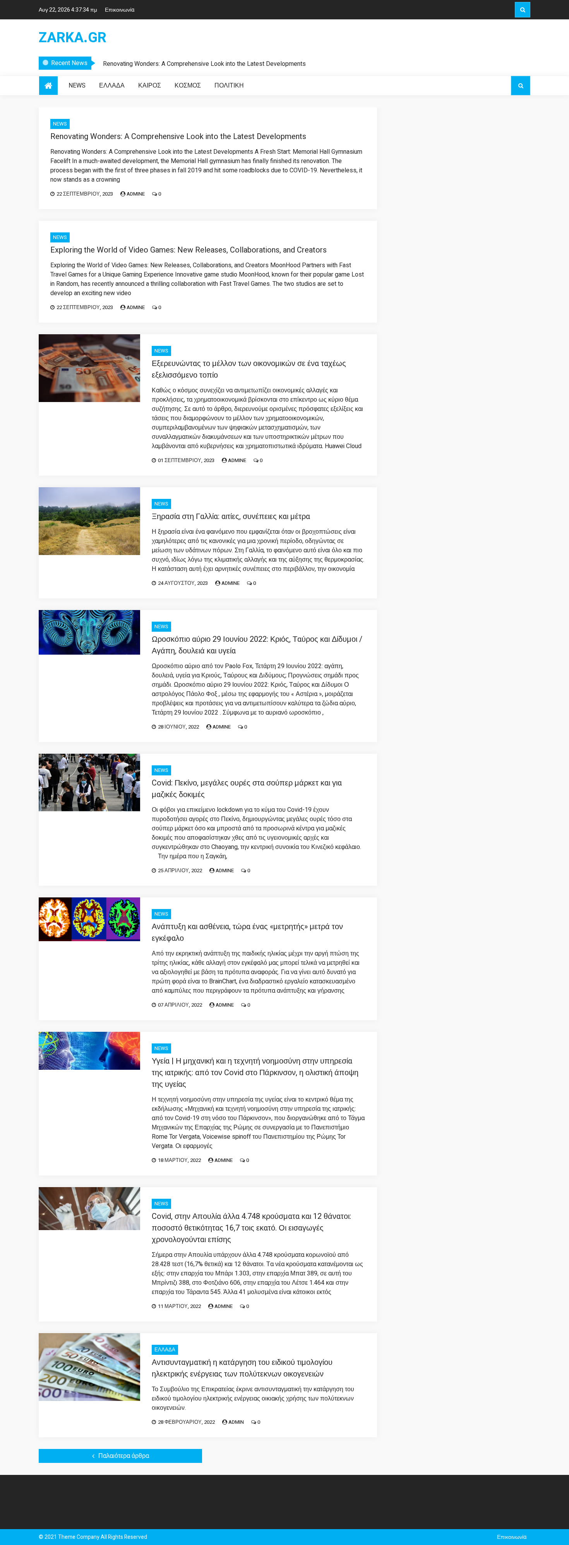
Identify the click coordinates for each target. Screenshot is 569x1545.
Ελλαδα (112, 85)
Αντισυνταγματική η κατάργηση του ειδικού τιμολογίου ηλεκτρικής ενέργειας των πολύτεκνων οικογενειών (242, 1368)
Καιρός (149, 85)
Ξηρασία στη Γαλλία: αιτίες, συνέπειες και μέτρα (231, 516)
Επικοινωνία (119, 10)
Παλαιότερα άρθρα (123, 1456)
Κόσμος (188, 85)
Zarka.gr (72, 38)
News (77, 85)
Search (522, 9)
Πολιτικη (229, 85)
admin (236, 1422)
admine (136, 194)
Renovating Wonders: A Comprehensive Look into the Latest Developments (204, 64)
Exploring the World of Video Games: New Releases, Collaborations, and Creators (188, 250)
